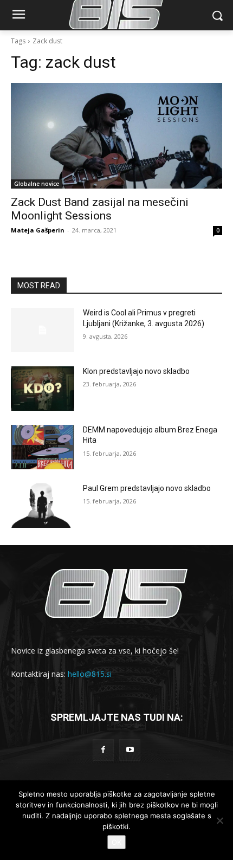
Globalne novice (36, 183)
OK (116, 842)
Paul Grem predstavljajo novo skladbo (147, 488)
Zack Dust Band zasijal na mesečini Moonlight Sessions (100, 209)
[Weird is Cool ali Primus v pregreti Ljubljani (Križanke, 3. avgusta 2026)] (42, 330)
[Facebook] (103, 749)
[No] (219, 820)
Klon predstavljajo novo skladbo (136, 371)
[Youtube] (129, 749)
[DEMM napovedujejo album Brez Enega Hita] (42, 447)
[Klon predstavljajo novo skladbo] (42, 388)
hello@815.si (90, 674)
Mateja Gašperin (37, 230)
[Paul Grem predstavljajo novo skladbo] (42, 505)
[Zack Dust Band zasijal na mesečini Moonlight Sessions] (116, 136)
